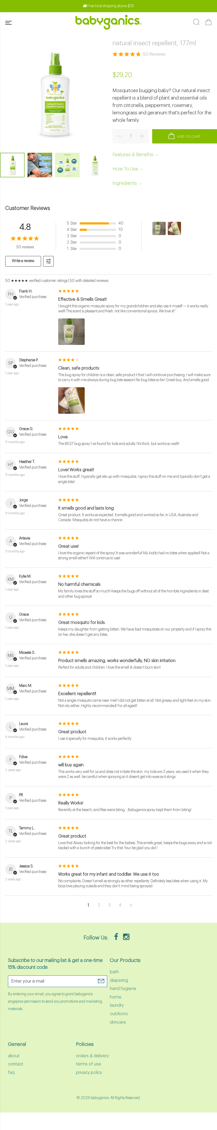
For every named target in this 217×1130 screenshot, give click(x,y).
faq (11, 1072)
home (115, 997)
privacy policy (89, 1072)
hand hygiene (123, 989)
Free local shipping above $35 (110, 6)
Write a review (23, 261)
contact (15, 1064)
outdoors (119, 1014)
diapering (119, 980)
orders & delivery (92, 1056)
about (14, 1056)
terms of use (88, 1064)
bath (114, 972)
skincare (118, 1022)
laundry (117, 1005)
